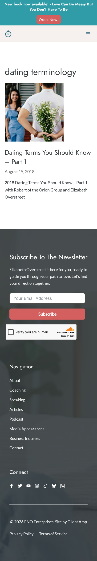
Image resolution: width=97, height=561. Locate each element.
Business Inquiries (24, 438)
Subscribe (47, 314)
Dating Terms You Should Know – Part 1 (48, 157)
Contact (16, 447)
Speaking (17, 399)
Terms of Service (53, 533)
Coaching (17, 390)
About (14, 380)
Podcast (16, 419)
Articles (16, 409)
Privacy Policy (21, 533)
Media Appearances (26, 428)
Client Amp (77, 521)
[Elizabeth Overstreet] (8, 34)
